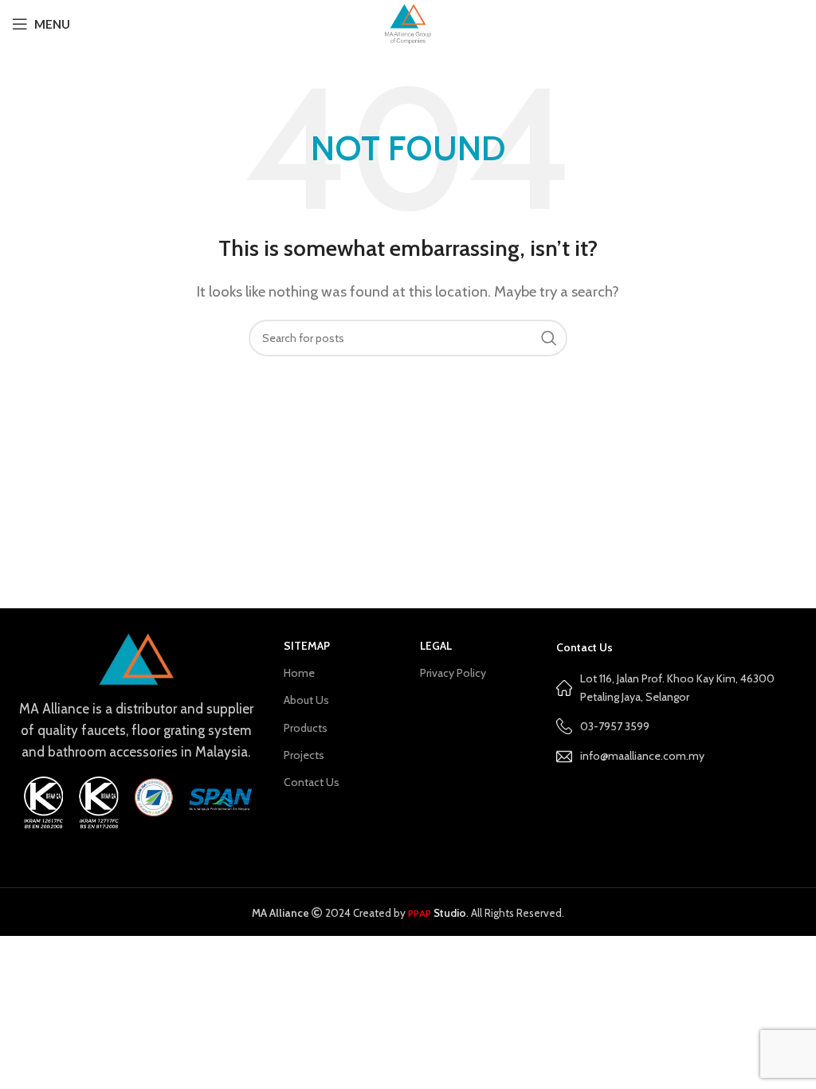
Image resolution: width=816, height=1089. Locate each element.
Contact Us (311, 782)
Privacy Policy (453, 673)
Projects (304, 755)
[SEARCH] (549, 338)
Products (306, 728)
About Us (306, 700)
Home (299, 673)
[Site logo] (407, 22)
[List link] (680, 756)
